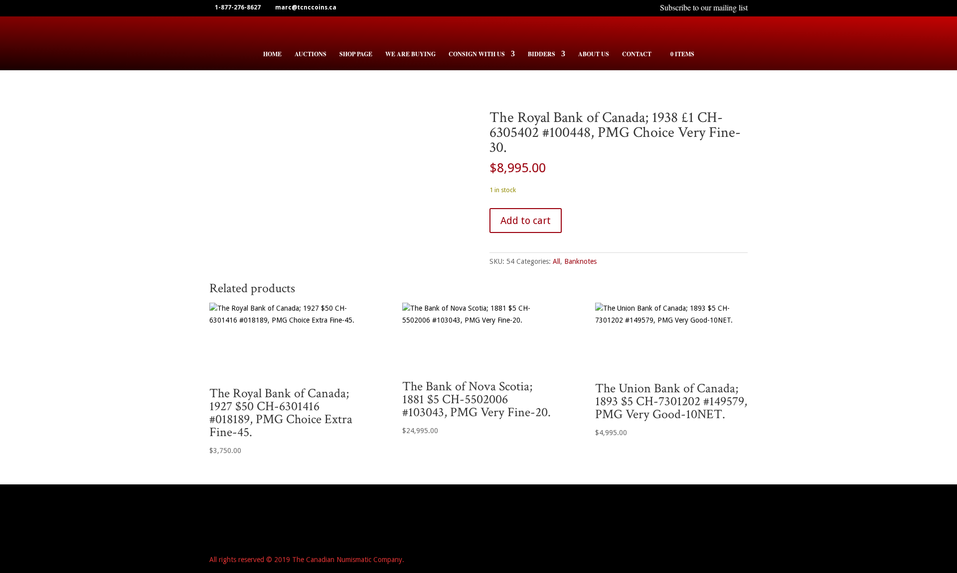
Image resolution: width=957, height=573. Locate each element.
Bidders (541, 54)
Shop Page (355, 54)
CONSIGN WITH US (477, 54)
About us (593, 54)
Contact (636, 54)
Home (272, 54)
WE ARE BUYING (410, 54)
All (556, 261)
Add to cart (525, 221)
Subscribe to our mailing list (704, 8)
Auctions (310, 54)
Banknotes (580, 261)
